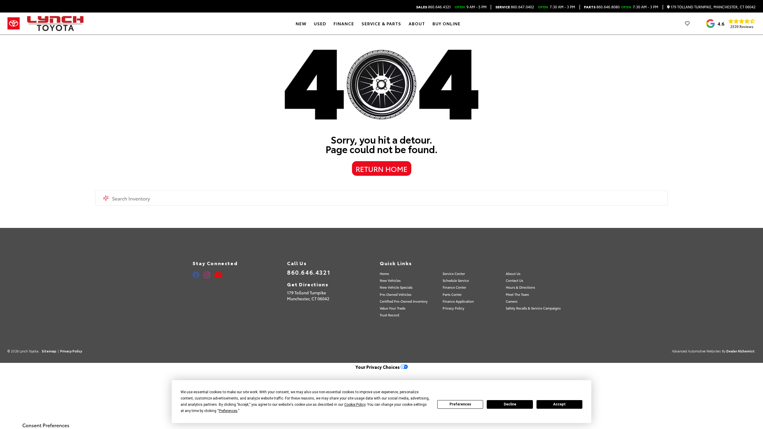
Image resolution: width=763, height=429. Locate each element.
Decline (510, 404)
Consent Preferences (45, 425)
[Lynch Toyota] (55, 23)
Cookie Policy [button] (354, 404)
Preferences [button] (228, 411)
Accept (559, 404)
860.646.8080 (602, 7)
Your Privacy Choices (378, 367)
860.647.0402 (514, 7)
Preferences (460, 404)
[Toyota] (13, 23)
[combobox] (381, 198)
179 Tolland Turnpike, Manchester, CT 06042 (713, 7)
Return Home (381, 169)
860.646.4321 (433, 7)
